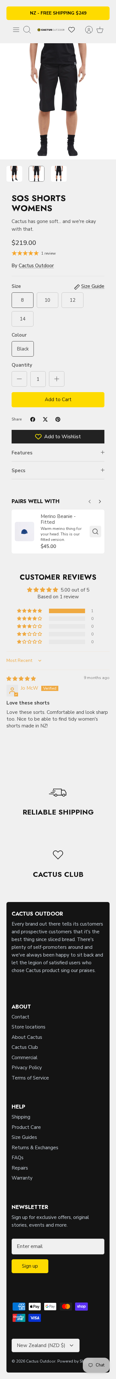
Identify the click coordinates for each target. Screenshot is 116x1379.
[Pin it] (58, 419)
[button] (30, 611)
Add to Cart (58, 399)
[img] (21, 678)
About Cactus (27, 1037)
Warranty (22, 1178)
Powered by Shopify (75, 1361)
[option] (58, 101)
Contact (20, 1017)
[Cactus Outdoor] (50, 29)
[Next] (89, 499)
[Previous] (99, 499)
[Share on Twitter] (45, 419)
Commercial (24, 1057)
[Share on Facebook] (32, 419)
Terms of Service (30, 1078)
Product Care (26, 1127)
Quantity (22, 365)
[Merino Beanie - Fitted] (24, 531)
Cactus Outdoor (36, 265)
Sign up (30, 1266)
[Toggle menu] (16, 30)
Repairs (20, 1168)
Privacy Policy (27, 1067)
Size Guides (24, 1137)
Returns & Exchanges (35, 1147)
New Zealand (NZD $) (41, 1345)
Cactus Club (25, 1047)
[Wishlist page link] (71, 29)
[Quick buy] (95, 531)
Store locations (28, 1027)
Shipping (21, 1117)
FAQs (18, 1157)
